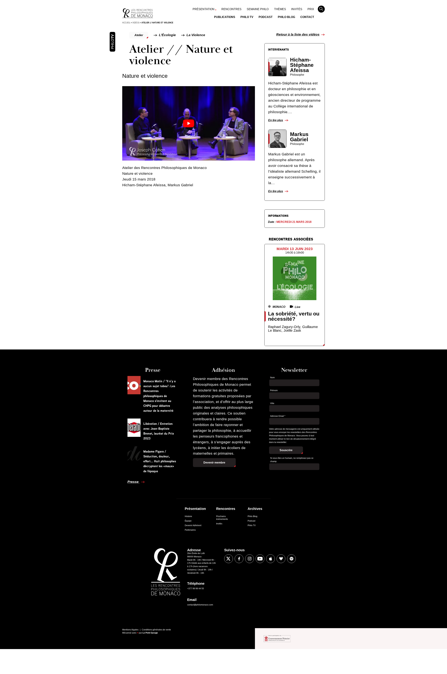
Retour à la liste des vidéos (298, 34)
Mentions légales (130, 629)
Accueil (126, 22)
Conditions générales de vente (156, 629)
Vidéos (135, 22)
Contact (307, 17)
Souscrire (286, 450)
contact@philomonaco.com (200, 605)
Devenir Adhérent (193, 525)
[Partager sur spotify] (291, 558)
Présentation (203, 9)
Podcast (266, 17)
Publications (224, 17)
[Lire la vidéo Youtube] (188, 123)
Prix (310, 9)
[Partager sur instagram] (249, 558)
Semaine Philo (258, 9)
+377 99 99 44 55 (195, 588)
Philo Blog (286, 17)
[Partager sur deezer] (281, 558)
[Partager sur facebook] (114, 379)
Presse (133, 482)
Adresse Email (277, 416)
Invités (296, 9)
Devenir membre (214, 462)
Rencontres (231, 9)
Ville (272, 403)
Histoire (188, 516)
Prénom (274, 390)
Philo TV (246, 17)
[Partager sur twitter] (114, 389)
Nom (272, 377)
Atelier (138, 35)
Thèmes (280, 9)
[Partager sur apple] (270, 558)
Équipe (188, 521)
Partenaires (190, 530)
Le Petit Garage (150, 633)
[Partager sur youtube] (260, 558)
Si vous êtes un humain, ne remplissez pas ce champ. (291, 460)
